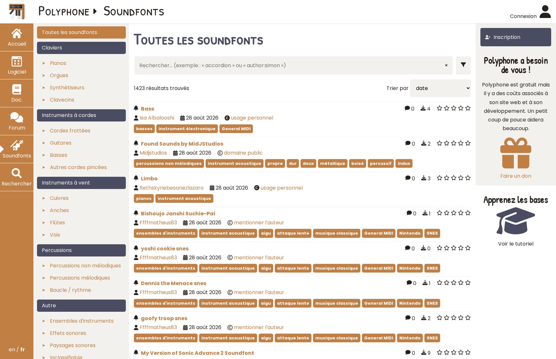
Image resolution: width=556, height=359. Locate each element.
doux (308, 163)
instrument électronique (187, 128)
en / (17, 349)
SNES (432, 233)
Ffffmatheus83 (158, 222)
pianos (144, 198)
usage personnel (252, 117)
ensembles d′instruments (165, 233)
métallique (332, 163)
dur (293, 163)
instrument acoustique (234, 163)
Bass (147, 108)
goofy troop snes (164, 318)
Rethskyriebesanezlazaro (172, 188)
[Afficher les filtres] (463, 65)
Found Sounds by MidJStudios (182, 144)
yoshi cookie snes (165, 248)
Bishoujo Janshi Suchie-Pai (178, 213)
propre (275, 163)
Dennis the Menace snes (173, 283)
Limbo (149, 178)
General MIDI (236, 128)
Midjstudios (153, 153)
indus (404, 163)
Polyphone (64, 10)
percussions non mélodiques (169, 163)
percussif (381, 163)
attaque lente (293, 233)
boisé (357, 163)
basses (144, 128)
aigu (266, 233)
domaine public (243, 153)
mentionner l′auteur (259, 222)
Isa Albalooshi (157, 117)
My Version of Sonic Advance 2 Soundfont (197, 353)
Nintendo (410, 233)
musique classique (336, 233)
